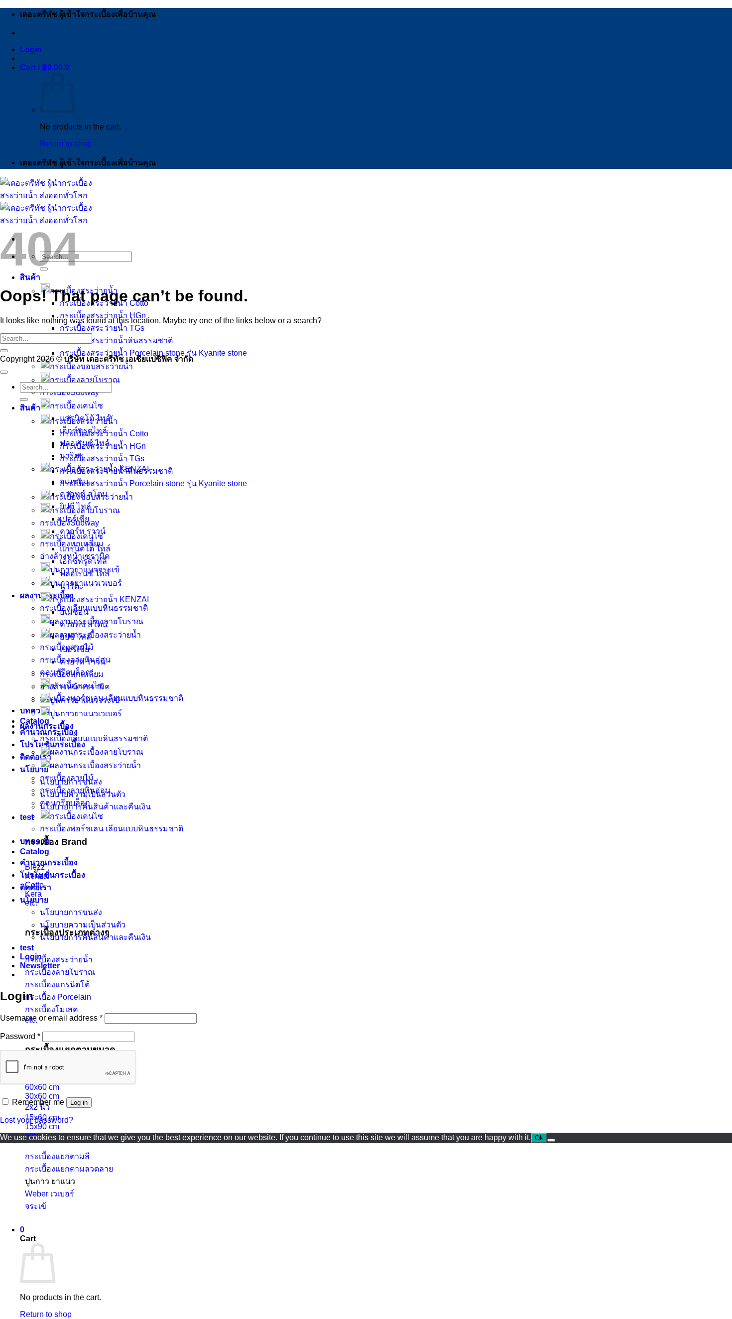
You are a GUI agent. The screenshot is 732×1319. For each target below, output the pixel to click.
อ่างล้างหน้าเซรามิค (75, 686)
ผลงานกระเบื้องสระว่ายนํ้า (95, 765)
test (27, 817)
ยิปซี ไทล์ (75, 637)
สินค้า (30, 277)
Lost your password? (36, 1120)
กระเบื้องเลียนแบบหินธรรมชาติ (94, 608)
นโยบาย (34, 900)
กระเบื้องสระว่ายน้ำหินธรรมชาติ (116, 340)
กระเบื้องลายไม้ (67, 778)
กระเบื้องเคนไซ (76, 405)
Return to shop (66, 143)
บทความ (35, 710)
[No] (551, 1140)
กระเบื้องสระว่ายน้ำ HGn (103, 315)
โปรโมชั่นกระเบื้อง (52, 875)
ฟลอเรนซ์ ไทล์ (85, 573)
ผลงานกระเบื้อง (47, 726)
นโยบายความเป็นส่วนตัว (82, 925)
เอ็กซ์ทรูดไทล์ (83, 561)
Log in (79, 1102)
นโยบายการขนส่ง (71, 912)
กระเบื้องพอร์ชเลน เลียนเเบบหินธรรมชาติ (111, 828)
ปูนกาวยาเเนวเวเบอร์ (86, 713)
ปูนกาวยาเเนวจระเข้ (85, 700)
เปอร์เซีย (74, 649)
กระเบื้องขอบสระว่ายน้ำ (91, 366)
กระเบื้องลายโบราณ (85, 380)
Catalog (34, 721)
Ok (539, 1138)
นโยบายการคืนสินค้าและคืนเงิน (95, 806)
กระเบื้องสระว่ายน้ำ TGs (102, 328)
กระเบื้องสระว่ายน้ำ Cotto (104, 433)
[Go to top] (4, 372)
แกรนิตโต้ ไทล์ (85, 548)
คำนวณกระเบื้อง (49, 862)
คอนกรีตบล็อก (65, 802)
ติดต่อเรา (35, 757)
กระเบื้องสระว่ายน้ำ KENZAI (99, 599)
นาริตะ (72, 586)
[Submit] (4, 350)
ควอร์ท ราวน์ (83, 531)
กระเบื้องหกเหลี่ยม (72, 674)
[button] (31, 49)
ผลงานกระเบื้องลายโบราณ (96, 752)
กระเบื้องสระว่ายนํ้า (84, 421)
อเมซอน (74, 612)
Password (20, 1036)
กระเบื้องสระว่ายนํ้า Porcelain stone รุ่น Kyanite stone (153, 483)
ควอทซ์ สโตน (84, 624)
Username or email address (51, 1018)
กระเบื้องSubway (69, 523)
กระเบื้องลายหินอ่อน (75, 790)
